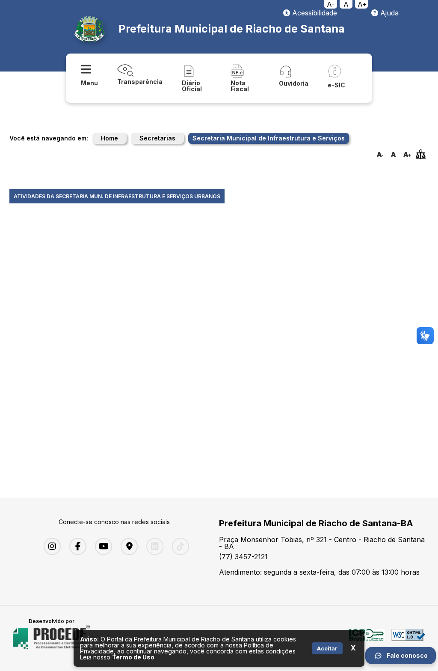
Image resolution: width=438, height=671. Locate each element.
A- (330, 4)
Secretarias (157, 138)
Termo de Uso (133, 657)
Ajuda (388, 13)
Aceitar (327, 648)
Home (109, 138)
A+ (362, 4)
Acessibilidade (313, 13)
